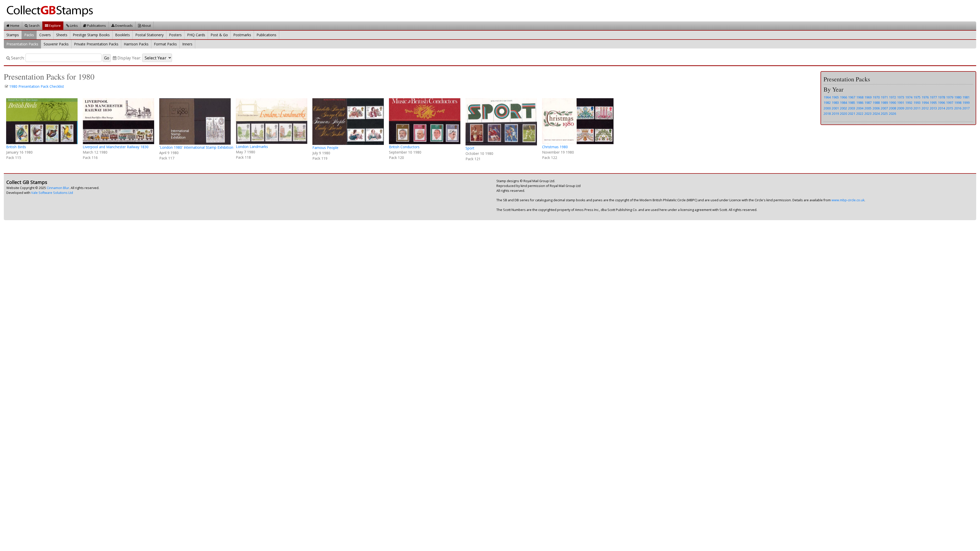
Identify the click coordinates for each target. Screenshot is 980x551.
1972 (892, 97)
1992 (908, 102)
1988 (876, 102)
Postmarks (242, 34)
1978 (941, 97)
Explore (54, 25)
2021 (851, 113)
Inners (187, 44)
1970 (876, 97)
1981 (966, 97)
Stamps (12, 34)
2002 (843, 108)
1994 (925, 102)
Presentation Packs (22, 44)
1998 (957, 102)
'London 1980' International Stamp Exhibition (196, 147)
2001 (835, 108)
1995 (933, 102)
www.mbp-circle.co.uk (847, 200)
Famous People (325, 147)
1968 (859, 97)
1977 (933, 97)
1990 (892, 102)
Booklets (122, 34)
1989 (884, 102)
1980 (957, 97)
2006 (876, 108)
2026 (892, 113)
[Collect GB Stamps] (52, 10)
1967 (851, 97)
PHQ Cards (196, 34)
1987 (868, 102)
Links (73, 25)
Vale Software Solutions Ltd (52, 193)
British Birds (16, 146)
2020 (843, 113)
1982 (827, 102)
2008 (892, 108)
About (146, 25)
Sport (469, 148)
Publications (96, 25)
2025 (884, 113)
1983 (835, 102)
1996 (941, 102)
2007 (884, 108)
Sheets (61, 34)
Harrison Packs (136, 44)
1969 (868, 97)
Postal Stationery (149, 34)
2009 (900, 108)
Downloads (123, 25)
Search (34, 25)
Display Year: (128, 58)
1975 (917, 97)
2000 (827, 108)
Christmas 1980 (555, 146)
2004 (859, 108)
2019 (835, 113)
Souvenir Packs (56, 44)
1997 (949, 102)
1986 (859, 102)
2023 (868, 113)
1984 (843, 102)
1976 (925, 97)
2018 (827, 113)
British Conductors (404, 146)
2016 (957, 108)
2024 (876, 113)
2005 (868, 108)
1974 (908, 97)
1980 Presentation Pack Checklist (36, 86)
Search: (17, 58)
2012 (925, 108)
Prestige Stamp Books (91, 34)
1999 (966, 102)
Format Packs (165, 44)
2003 (851, 108)
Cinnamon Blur (58, 188)
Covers (45, 34)
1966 (843, 97)
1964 (827, 97)
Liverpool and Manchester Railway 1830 (116, 146)
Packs (29, 34)
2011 (917, 108)
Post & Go (219, 34)
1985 (851, 102)
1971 (884, 97)
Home (14, 25)
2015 (949, 108)
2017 (966, 108)
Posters (175, 34)
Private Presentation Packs (96, 44)
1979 (949, 97)
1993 (917, 102)
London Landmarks (252, 146)
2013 (933, 108)
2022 (859, 113)
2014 (941, 108)
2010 (908, 108)
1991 (900, 102)
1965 (835, 97)
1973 (900, 97)
